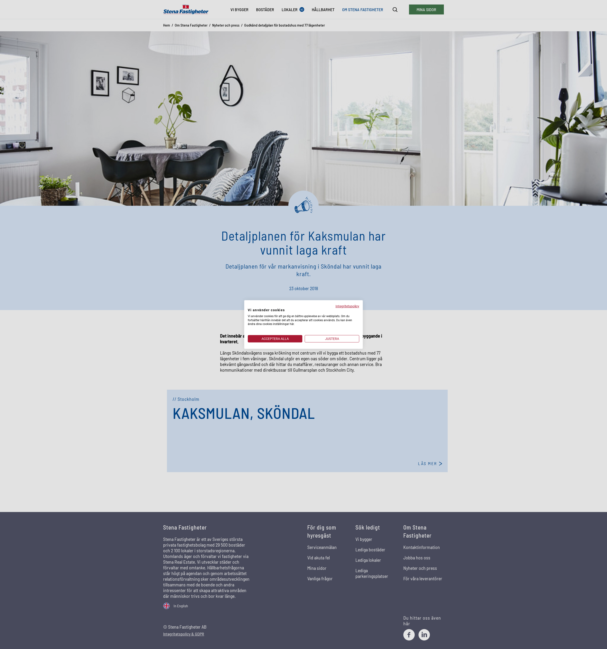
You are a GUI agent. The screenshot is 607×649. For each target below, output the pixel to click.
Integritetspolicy (347, 306)
